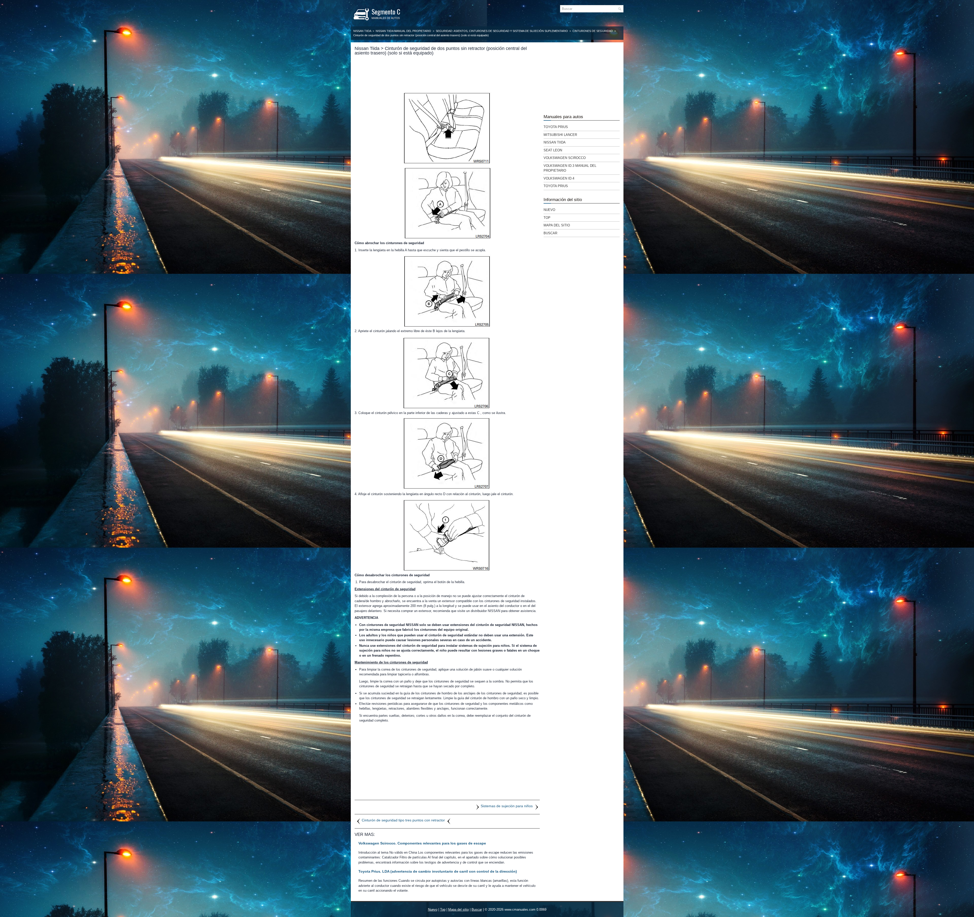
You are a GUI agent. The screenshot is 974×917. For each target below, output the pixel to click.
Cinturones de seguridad (592, 30)
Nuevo (549, 210)
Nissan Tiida (362, 30)
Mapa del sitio (557, 225)
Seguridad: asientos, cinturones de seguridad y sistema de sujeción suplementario (502, 30)
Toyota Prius (556, 127)
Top (547, 218)
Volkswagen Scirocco (565, 158)
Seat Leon (553, 150)
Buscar (550, 233)
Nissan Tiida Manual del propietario (403, 30)
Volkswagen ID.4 (559, 178)
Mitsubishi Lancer (560, 135)
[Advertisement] (447, 73)
